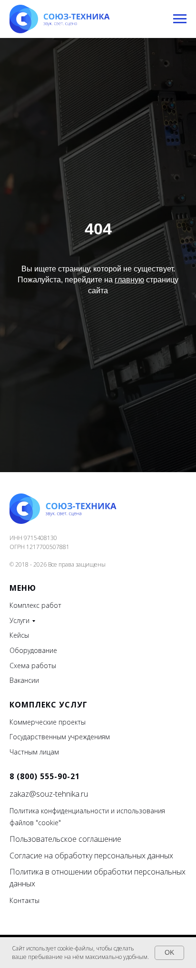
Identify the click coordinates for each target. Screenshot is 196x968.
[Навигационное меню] (179, 19)
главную (129, 546)
